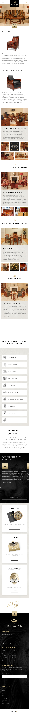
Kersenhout (5, 705)
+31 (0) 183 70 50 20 (11, 638)
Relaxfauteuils (5, 692)
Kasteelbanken (5, 703)
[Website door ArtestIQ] (14, 711)
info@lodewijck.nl (7, 640)
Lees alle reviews (15, 497)
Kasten (3, 695)
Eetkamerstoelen (6, 689)
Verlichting (4, 698)
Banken (3, 690)
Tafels (3, 697)
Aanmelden (14, 590)
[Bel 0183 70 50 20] (26, 2)
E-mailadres (5, 674)
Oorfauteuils (5, 701)
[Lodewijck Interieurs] (14, 623)
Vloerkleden (5, 700)
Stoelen (4, 693)
